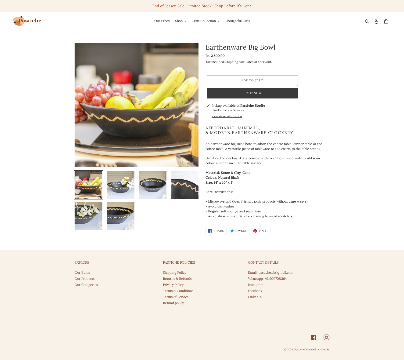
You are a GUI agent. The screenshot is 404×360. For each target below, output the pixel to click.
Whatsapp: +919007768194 (267, 278)
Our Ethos (82, 272)
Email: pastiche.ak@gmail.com (270, 272)
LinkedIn (255, 297)
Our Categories (86, 285)
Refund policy (173, 303)
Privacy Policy (173, 285)
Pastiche (299, 349)
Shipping (231, 62)
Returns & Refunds (177, 278)
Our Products (84, 278)
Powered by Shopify (317, 349)
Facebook (255, 291)
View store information (227, 116)
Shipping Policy (174, 272)
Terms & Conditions (178, 291)
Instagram (255, 285)
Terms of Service (176, 297)
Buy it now (252, 93)
